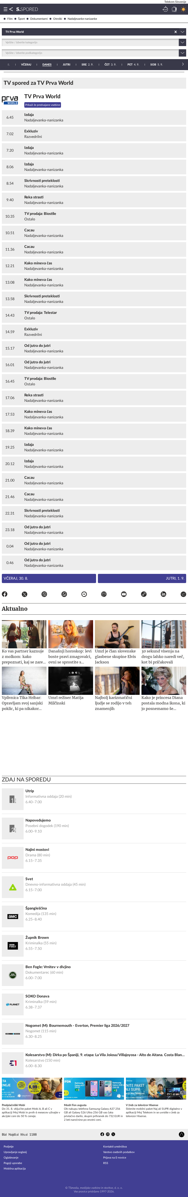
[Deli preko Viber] (44, 595)
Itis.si (24, 1134)
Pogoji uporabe (13, 1163)
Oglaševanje (11, 1157)
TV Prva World (42, 96)
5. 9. (156, 64)
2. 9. (87, 64)
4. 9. (133, 64)
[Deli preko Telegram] (183, 595)
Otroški (57, 18)
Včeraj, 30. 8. (16, 578)
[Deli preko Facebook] (4, 595)
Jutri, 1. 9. (175, 578)
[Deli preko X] (24, 595)
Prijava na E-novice (114, 1157)
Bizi (4, 1134)
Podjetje (9, 1146)
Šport (21, 18)
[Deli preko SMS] (104, 595)
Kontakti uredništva (115, 1146)
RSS (105, 1163)
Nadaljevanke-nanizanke (82, 18)
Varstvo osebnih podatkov (119, 1152)
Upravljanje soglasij (15, 1152)
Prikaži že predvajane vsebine (42, 105)
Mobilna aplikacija (15, 1168)
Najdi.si (13, 1134)
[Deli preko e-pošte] (124, 595)
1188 (33, 1134)
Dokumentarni (39, 18)
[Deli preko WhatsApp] (64, 595)
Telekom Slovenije (175, 1)
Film (10, 18)
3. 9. (110, 64)
